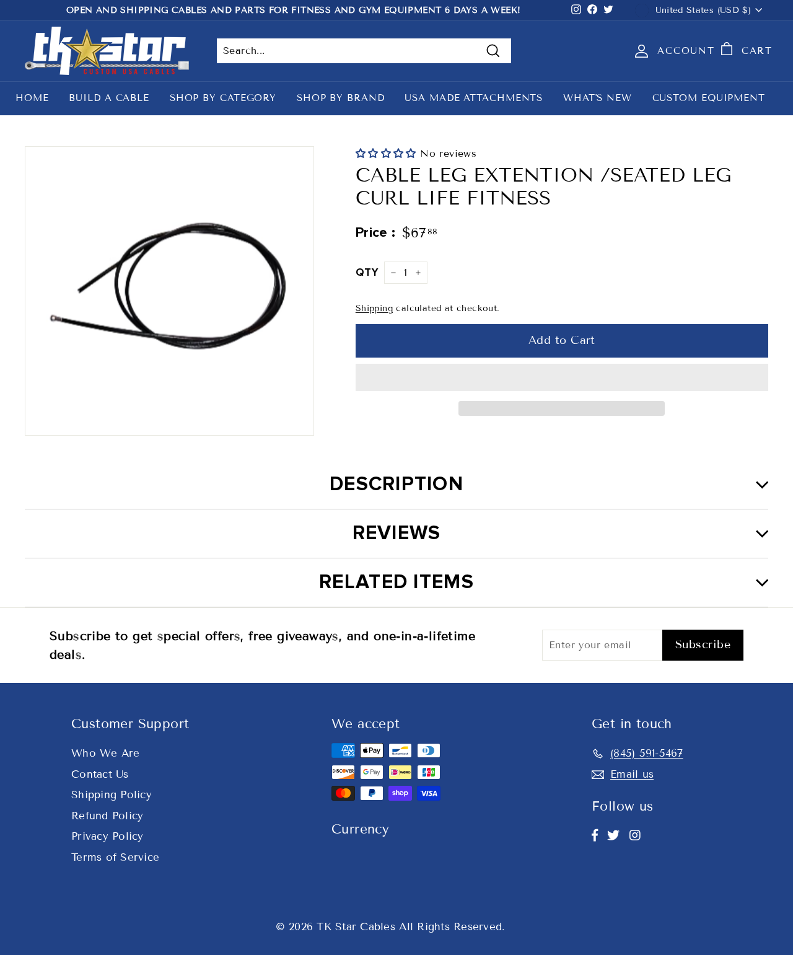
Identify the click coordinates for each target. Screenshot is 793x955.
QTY (367, 272)
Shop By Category (223, 97)
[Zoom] (169, 291)
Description (396, 484)
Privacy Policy (107, 836)
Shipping (374, 308)
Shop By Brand (341, 97)
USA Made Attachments (474, 97)
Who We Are (105, 753)
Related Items (396, 582)
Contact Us (100, 774)
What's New (597, 97)
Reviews (397, 533)
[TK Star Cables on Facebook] (595, 835)
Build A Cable (109, 97)
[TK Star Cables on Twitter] (613, 835)
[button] (388, 153)
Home (32, 97)
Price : (376, 232)
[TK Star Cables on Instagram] (635, 835)
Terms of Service (115, 857)
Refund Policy (107, 815)
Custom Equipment (708, 97)
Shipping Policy (111, 794)
